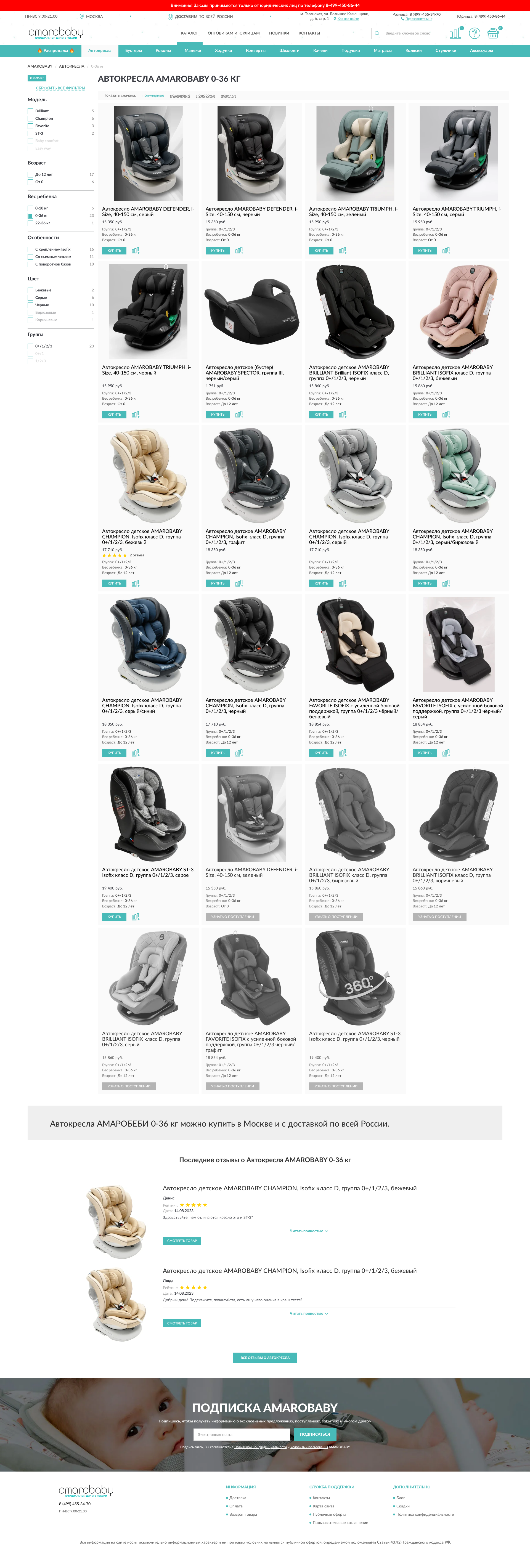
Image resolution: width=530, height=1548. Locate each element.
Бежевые (43, 290)
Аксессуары (481, 51)
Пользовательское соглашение (340, 1523)
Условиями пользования (309, 1447)
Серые (41, 298)
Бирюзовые (45, 313)
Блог (400, 1498)
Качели (320, 51)
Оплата (236, 1506)
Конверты (256, 51)
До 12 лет (44, 175)
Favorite (42, 126)
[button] (416, 18)
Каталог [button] (189, 33)
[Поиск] (376, 33)
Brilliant (42, 111)
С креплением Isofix (52, 249)
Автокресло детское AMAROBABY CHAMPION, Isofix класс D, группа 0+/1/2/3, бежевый (290, 1188)
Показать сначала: (120, 95)
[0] (493, 33)
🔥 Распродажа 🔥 (56, 51)
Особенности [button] (43, 237)
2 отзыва (137, 555)
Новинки (279, 33)
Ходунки (223, 51)
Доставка (237, 1498)
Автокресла (100, 51)
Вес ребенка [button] (42, 196)
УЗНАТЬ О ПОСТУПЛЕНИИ (232, 916)
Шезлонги (289, 51)
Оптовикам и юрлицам (234, 33)
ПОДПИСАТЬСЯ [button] (315, 1435)
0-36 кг (41, 216)
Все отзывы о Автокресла (265, 1358)
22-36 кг (42, 223)
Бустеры (133, 51)
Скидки (403, 1506)
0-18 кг (41, 208)
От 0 (39, 182)
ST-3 (39, 134)
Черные (42, 305)
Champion (44, 119)
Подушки (350, 51)
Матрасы (383, 51)
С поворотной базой (53, 264)
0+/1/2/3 (43, 346)
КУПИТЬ (114, 250)
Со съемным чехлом (53, 257)
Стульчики (446, 51)
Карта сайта (323, 1506)
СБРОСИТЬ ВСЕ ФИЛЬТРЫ (60, 88)
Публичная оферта (329, 1515)
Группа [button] (35, 334)
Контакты (309, 33)
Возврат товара (243, 1515)
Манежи (193, 51)
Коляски (414, 51)
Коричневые (46, 320)
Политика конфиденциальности (425, 1515)
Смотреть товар (182, 1240)
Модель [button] (37, 99)
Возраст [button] (37, 163)
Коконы (163, 51)
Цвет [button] (33, 279)
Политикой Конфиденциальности (260, 1447)
